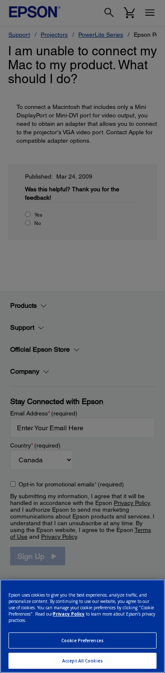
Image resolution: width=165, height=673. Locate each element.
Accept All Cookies (82, 661)
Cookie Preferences (82, 640)
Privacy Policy (69, 614)
